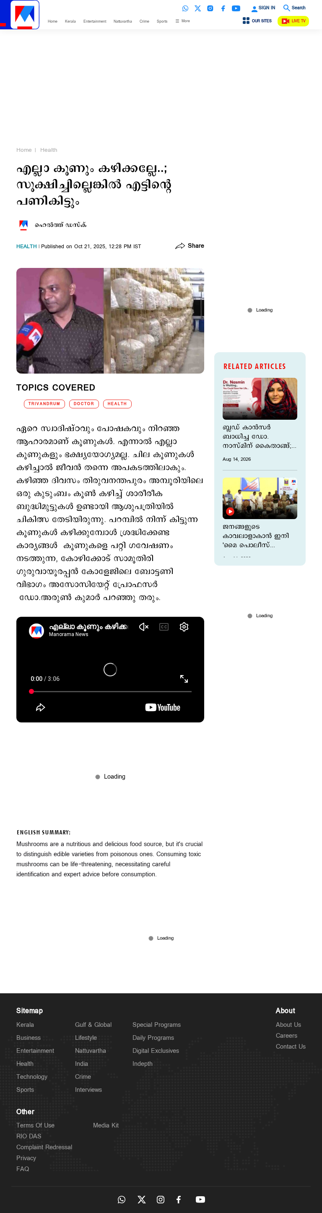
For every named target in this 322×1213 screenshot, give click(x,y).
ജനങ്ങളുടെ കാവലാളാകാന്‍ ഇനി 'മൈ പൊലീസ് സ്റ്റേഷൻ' (256, 536)
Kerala (70, 21)
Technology (31, 1077)
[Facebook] (223, 8)
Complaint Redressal (44, 1147)
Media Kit (106, 1125)
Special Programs (156, 1025)
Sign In (267, 8)
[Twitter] (198, 8)
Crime (144, 21)
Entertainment (94, 21)
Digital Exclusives (155, 1051)
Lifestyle (86, 1038)
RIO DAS (29, 1136)
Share (196, 246)
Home (52, 21)
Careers (286, 1035)
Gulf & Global (93, 1025)
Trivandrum (44, 404)
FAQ (22, 1169)
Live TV (299, 21)
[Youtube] (236, 8)
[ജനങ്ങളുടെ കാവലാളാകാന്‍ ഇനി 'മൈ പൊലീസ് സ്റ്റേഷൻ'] (260, 498)
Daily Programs (153, 1038)
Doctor (84, 404)
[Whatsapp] (185, 8)
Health (48, 150)
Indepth (142, 1064)
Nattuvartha (123, 21)
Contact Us (291, 1046)
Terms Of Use (35, 1125)
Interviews (88, 1090)
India (81, 1064)
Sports (162, 21)
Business (28, 1038)
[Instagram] (210, 8)
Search (299, 8)
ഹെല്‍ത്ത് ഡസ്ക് (61, 225)
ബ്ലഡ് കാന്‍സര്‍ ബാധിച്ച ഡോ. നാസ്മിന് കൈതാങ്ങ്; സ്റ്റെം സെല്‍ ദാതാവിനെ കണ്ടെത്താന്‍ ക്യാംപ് (257, 437)
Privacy (26, 1158)
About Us (288, 1025)
